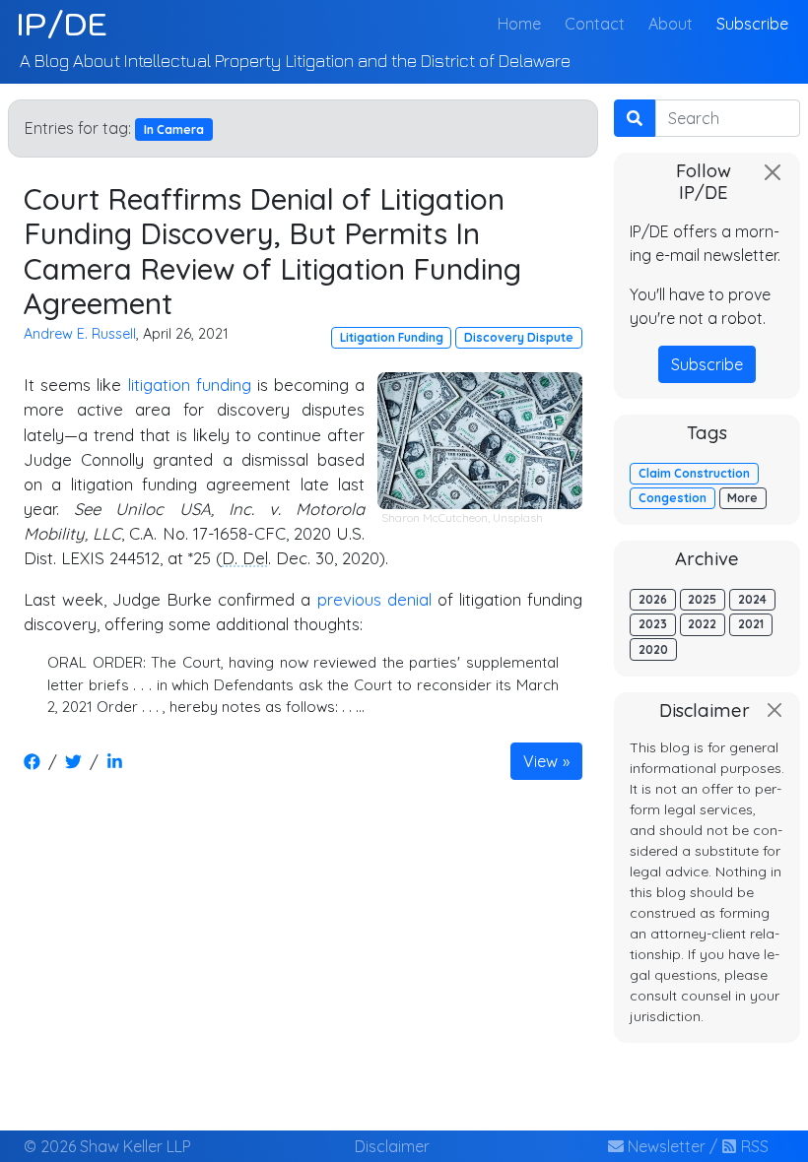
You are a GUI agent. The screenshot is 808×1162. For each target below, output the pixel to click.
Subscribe (752, 23)
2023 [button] (653, 623)
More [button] (742, 497)
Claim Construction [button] (694, 473)
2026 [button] (653, 599)
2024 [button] (752, 599)
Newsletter (665, 1146)
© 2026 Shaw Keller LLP (107, 1146)
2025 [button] (702, 599)
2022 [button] (702, 623)
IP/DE (61, 23)
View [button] (540, 761)
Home (523, 23)
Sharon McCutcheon (434, 517)
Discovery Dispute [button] (518, 337)
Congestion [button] (673, 497)
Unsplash (518, 517)
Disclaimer (392, 1146)
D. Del (245, 558)
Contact (595, 23)
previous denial (374, 599)
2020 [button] (653, 649)
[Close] (772, 172)
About (670, 23)
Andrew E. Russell (80, 334)
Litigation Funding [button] (391, 337)
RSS (753, 1146)
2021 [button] (751, 623)
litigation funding (189, 384)
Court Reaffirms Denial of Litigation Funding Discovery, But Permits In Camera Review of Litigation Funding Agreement (272, 251)
